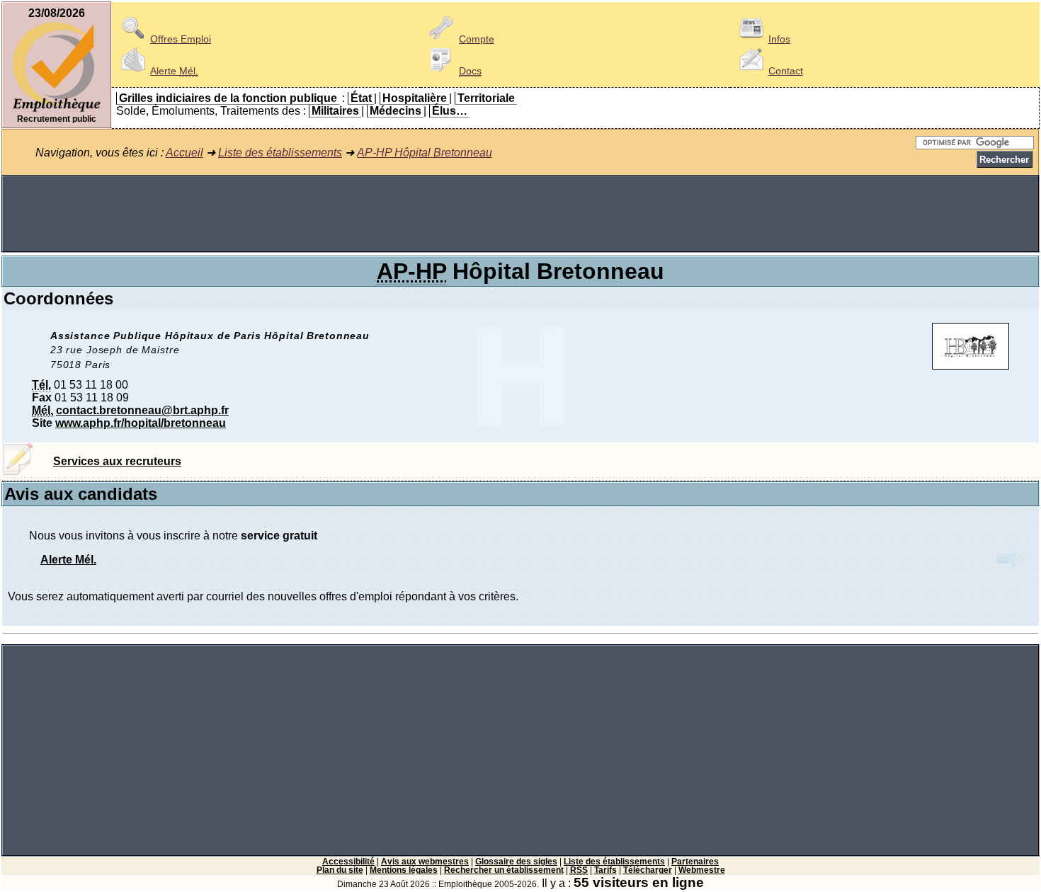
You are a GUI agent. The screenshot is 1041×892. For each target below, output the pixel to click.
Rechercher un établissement (504, 870)
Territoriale (486, 98)
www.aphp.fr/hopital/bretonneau (140, 423)
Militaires (335, 111)
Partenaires (695, 861)
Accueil (184, 153)
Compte (476, 39)
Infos (779, 39)
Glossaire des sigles (516, 861)
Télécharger (647, 870)
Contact (785, 70)
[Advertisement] (520, 214)
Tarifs (605, 870)
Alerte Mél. (68, 560)
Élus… (449, 111)
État (361, 98)
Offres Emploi (180, 39)
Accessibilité (348, 861)
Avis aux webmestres (425, 861)
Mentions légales (404, 870)
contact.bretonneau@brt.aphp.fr (142, 410)
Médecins (395, 111)
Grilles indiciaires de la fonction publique (228, 98)
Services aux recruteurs (117, 461)
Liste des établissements (280, 153)
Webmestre (701, 870)
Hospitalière (414, 98)
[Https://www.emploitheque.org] (56, 111)
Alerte (174, 70)
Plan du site (340, 870)
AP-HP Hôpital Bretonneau (424, 153)
